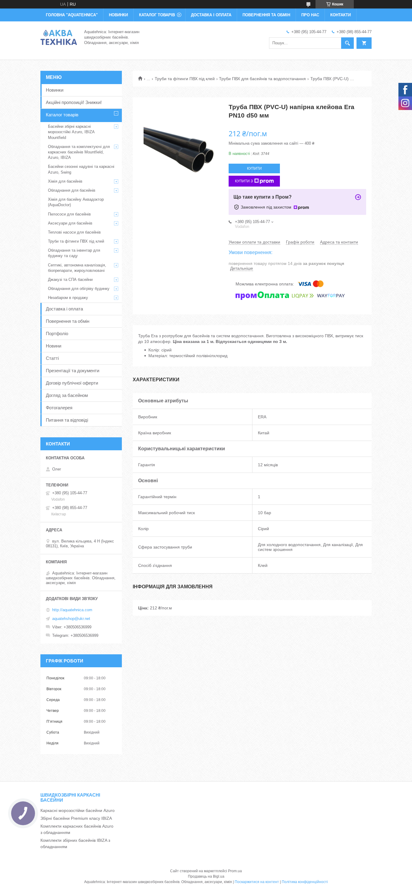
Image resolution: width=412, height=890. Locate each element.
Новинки (54, 90)
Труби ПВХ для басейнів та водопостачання (262, 78)
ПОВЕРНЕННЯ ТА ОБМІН (266, 15)
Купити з (244, 181)
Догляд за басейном (67, 395)
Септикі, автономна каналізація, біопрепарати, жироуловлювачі (77, 268)
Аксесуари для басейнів (70, 223)
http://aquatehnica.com (72, 610)
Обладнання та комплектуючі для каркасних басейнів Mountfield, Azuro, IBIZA (79, 152)
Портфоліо (57, 333)
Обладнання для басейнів (71, 190)
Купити (254, 168)
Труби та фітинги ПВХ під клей (185, 78)
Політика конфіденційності (305, 882)
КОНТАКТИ (340, 15)
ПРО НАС (310, 15)
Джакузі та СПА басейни (70, 279)
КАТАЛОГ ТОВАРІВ (157, 15)
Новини (53, 345)
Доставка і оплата (64, 308)
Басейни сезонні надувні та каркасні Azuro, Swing (81, 169)
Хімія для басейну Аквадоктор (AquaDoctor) (76, 202)
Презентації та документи (72, 370)
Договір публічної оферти (72, 382)
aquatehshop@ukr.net (71, 618)
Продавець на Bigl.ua (206, 876)
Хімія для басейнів (65, 181)
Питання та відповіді (67, 420)
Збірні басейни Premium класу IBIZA (76, 818)
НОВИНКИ (118, 15)
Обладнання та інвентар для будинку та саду (74, 253)
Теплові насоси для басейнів (74, 232)
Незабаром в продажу (68, 297)
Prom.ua (235, 871)
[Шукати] (347, 43)
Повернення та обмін (67, 321)
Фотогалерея (59, 407)
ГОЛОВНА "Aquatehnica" (72, 15)
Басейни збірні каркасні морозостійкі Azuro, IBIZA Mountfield (71, 132)
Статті (52, 358)
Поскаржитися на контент (257, 882)
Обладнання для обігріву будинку (78, 288)
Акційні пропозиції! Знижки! (74, 102)
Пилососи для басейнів (69, 214)
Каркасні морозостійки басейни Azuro (77, 810)
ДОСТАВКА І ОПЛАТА (211, 15)
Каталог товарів (62, 114)
